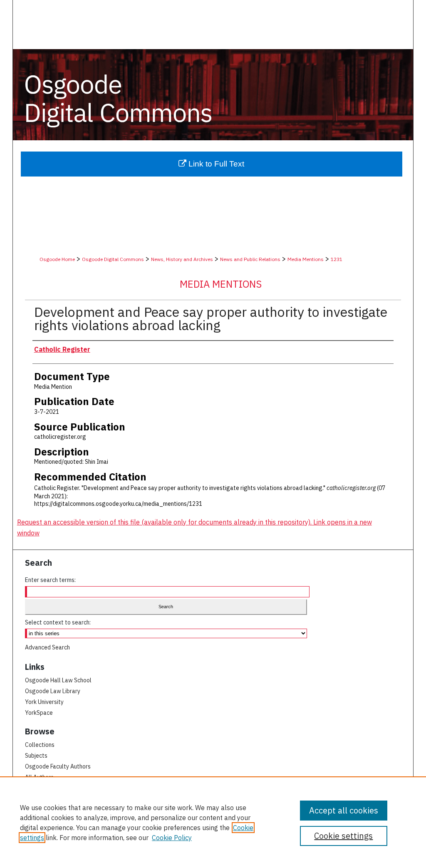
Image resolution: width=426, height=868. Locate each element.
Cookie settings (343, 835)
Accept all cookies (343, 810)
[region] (213, 822)
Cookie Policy (172, 837)
